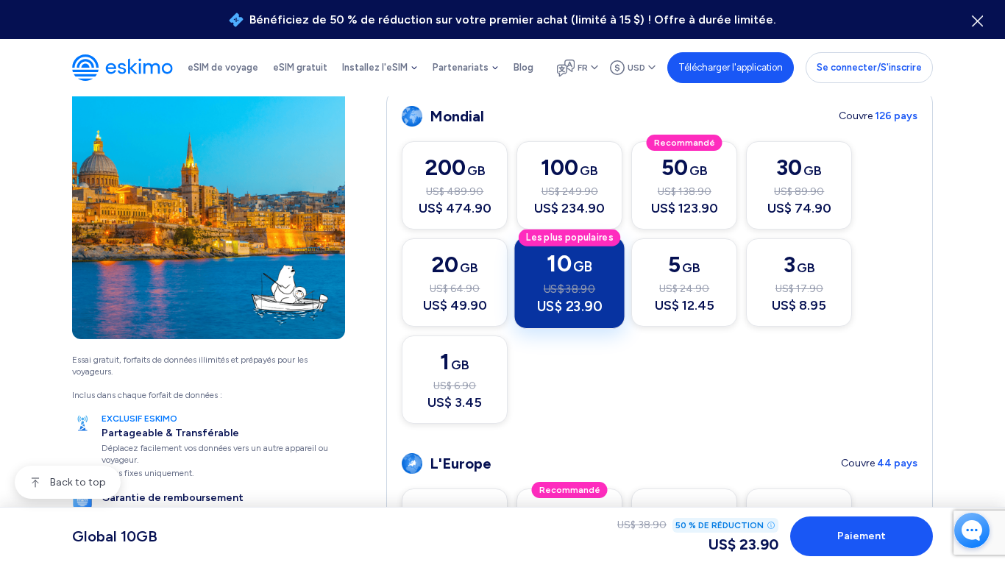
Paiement (861, 536)
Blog (523, 67)
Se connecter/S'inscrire (869, 67)
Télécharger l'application (730, 67)
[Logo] (122, 67)
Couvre (878, 116)
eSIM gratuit (300, 67)
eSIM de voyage (223, 67)
